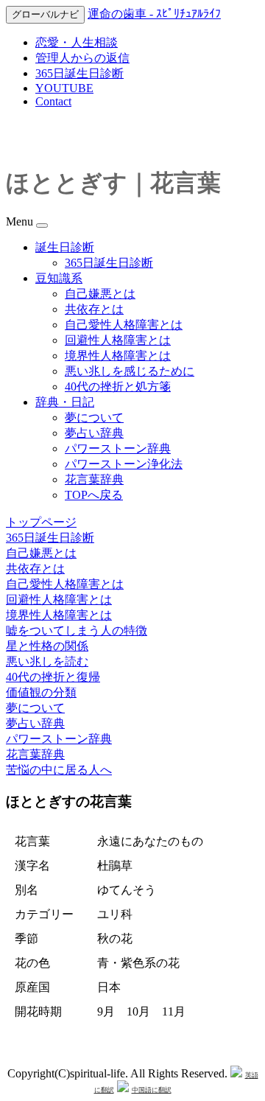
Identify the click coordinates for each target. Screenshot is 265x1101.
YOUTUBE (64, 88)
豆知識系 (58, 278)
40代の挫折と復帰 (53, 677)
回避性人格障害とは (118, 340)
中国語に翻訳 (152, 1090)
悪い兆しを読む (47, 661)
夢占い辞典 (94, 433)
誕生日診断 (64, 247)
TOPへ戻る (94, 495)
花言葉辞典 (94, 479)
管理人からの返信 (82, 58)
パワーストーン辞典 (118, 448)
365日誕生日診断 (79, 73)
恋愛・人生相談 (76, 42)
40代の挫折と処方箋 (118, 386)
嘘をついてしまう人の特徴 (76, 630)
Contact (53, 101)
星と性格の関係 (47, 646)
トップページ (41, 522)
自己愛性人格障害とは (124, 324)
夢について (94, 417)
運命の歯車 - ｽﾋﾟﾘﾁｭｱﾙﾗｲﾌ (154, 13)
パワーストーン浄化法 (124, 464)
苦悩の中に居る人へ (59, 769)
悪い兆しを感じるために (129, 371)
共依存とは (94, 309)
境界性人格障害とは (118, 355)
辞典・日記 (64, 402)
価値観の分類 (41, 692)
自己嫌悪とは (100, 293)
